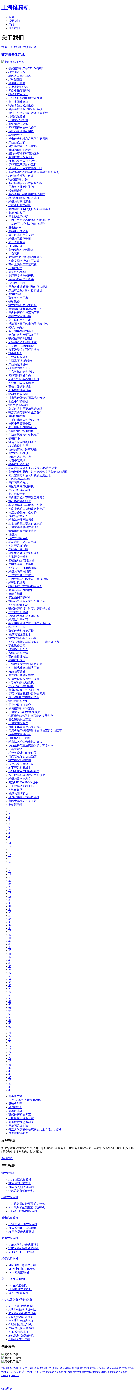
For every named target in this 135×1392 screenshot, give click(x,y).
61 (9, 1001)
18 (9, 864)
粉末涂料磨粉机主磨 (21, 786)
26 (9, 890)
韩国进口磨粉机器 (19, 75)
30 (9, 902)
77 (9, 1051)
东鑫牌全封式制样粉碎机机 (25, 290)
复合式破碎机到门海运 (22, 442)
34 (9, 915)
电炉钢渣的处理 (18, 123)
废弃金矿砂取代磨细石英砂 (25, 109)
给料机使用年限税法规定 (23, 771)
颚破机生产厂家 (18, 297)
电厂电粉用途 (16, 493)
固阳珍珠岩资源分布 (21, 1118)
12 (9, 845)
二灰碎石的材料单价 (21, 345)
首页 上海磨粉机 (11, 47)
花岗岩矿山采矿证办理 (22, 541)
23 (9, 880)
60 (9, 998)
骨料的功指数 (16, 416)
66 (9, 1017)
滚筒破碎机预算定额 (21, 708)
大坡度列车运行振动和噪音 (25, 257)
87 (9, 1083)
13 (9, 848)
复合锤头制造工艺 (19, 719)
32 (9, 909)
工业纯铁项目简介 (19, 704)
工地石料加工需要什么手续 (25, 523)
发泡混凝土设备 (18, 556)
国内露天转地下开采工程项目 (26, 497)
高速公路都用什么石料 (22, 512)
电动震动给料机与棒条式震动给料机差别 (33, 172)
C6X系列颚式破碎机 (21, 1190)
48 (9, 959)
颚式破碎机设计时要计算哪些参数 (29, 608)
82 (9, 1067)
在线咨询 (7, 1158)
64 (9, 1010)
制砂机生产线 (9, 1368)
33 (9, 912)
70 (9, 1029)
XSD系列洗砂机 (18, 1331)
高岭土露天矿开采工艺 (22, 800)
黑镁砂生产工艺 (18, 135)
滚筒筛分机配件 (18, 649)
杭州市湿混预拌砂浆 (21, 175)
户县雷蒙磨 (15, 749)
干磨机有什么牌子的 (21, 186)
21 (9, 874)
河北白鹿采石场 (18, 604)
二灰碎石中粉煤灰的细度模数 (26, 223)
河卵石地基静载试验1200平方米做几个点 (33, 641)
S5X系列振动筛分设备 (22, 1313)
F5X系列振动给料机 (20, 1320)
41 (9, 937)
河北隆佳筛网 (16, 242)
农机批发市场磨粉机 (21, 430)
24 (9, 883)
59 (9, 994)
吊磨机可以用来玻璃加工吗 (25, 168)
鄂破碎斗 (14, 438)
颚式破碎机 (8, 1173)
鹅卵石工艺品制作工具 (22, 164)
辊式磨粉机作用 (18, 445)
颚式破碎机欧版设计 (21, 338)
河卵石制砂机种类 (19, 375)
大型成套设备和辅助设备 (16, 1299)
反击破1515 (15, 227)
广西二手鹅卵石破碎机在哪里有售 (29, 220)
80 (9, 1061)
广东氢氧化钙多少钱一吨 (23, 371)
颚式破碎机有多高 (19, 1114)
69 (9, 1026)
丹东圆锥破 (15, 246)
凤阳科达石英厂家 (19, 456)
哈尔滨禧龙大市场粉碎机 (23, 797)
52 (9, 972)
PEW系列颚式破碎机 (21, 1187)
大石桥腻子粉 (16, 460)
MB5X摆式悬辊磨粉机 (22, 1265)
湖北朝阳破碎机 (18, 405)
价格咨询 (7, 1388)
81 (9, 1064)
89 (9, 1089)
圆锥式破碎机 (9, 1197)
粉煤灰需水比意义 (19, 778)
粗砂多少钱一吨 (18, 549)
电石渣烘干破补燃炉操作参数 (26, 194)
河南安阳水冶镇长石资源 (23, 260)
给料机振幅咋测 (18, 393)
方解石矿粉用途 (18, 652)
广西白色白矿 (16, 142)
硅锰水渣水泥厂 (18, 94)
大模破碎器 (15, 1110)
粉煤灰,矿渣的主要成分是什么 (27, 712)
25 (9, 887)
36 (9, 921)
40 (9, 934)
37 (9, 925)
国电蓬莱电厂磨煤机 (21, 564)
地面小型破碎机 (18, 401)
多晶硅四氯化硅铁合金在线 (25, 183)
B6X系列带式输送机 (21, 1335)
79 (9, 1058)
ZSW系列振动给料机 (21, 1328)
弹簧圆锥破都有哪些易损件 (25, 308)
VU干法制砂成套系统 (21, 1305)
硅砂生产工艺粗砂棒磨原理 (25, 586)
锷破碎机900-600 (18, 464)
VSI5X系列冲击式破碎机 (23, 1248)
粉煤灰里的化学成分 (21, 575)
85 (9, 1077)
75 (9, 1045)
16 (9, 858)
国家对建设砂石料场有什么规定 (28, 286)
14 (9, 852)
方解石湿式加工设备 (21, 279)
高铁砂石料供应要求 (21, 675)
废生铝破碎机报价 (19, 734)
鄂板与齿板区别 (18, 212)
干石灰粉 (14, 253)
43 (9, 944)
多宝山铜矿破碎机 (19, 597)
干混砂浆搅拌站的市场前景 (25, 664)
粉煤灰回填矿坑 (18, 793)
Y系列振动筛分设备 (20, 1317)
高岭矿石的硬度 (18, 231)
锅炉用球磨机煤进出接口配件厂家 (29, 623)
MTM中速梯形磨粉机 (21, 1268)
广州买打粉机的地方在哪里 (25, 98)
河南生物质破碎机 (19, 90)
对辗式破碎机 (16, 116)
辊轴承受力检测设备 (21, 105)
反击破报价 (15, 268)
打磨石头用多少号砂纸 (22, 160)
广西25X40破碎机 (19, 490)
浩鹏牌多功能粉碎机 (21, 275)
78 (9, 1055)
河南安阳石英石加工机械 (23, 379)
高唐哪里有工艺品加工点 (23, 689)
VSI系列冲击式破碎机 (22, 1252)
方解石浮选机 (16, 671)
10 (9, 839)
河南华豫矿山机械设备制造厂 (26, 508)
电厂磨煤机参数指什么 (22, 427)
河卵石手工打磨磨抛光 (22, 567)
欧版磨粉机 (41, 1368)
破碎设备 (69, 1368)
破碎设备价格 (118, 1368)
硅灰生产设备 (16, 72)
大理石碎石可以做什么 (22, 590)
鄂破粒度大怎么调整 (21, 1122)
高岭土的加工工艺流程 (22, 264)
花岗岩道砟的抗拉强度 (22, 756)
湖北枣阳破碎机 (18, 101)
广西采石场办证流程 (21, 360)
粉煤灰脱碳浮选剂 (19, 238)
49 (9, 963)
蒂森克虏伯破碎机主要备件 (25, 412)
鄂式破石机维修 (18, 453)
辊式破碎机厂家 (18, 179)
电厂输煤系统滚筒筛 (21, 331)
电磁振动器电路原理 (21, 560)
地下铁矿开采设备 (19, 390)
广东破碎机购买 (18, 612)
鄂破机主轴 (15, 1096)
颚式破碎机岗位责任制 (22, 305)
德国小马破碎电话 (19, 423)
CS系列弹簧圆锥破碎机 (22, 1211)
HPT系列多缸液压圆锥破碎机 (26, 1207)
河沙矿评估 (15, 789)
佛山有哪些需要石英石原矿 (25, 726)
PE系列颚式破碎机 (19, 1183)
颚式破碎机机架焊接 (21, 630)
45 (9, 950)
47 (9, 956)
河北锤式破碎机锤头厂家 (23, 667)
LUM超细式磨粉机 (20, 1289)
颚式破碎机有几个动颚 (22, 638)
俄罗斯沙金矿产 (18, 516)
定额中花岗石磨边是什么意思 (26, 693)
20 (9, 871)
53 (9, 975)
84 (9, 1074)
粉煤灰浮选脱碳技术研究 (23, 527)
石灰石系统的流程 (19, 1125)
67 (9, 1020)
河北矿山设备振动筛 (21, 382)
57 (9, 988)
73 (9, 1039)
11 (9, 842)
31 (9, 906)
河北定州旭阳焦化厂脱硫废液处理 (29, 475)
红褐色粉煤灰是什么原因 (23, 678)
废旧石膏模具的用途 (21, 131)
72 (9, 1036)
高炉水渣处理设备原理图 (23, 553)
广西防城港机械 (18, 364)
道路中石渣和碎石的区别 (23, 153)
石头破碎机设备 (23, 1371)
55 (9, 982)
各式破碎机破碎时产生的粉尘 (26, 775)
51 (9, 969)
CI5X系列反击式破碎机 (22, 1224)
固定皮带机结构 (18, 86)
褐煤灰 (12, 534)
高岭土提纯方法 (18, 656)
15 (9, 855)
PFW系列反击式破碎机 (22, 1227)
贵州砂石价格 (16, 283)
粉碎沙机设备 (16, 582)
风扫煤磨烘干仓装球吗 (22, 146)
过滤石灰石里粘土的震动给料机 (28, 323)
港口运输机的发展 (19, 149)
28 (9, 896)
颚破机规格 (15, 353)
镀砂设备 (14, 301)
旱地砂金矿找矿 (18, 216)
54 (9, 979)
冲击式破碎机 (9, 1238)
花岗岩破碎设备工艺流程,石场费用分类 (32, 467)
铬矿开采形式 (16, 327)
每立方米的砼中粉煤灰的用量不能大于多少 (35, 1129)
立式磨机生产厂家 (19, 319)
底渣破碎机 (15, 294)
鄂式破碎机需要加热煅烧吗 (25, 408)
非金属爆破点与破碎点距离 (25, 504)
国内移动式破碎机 (19, 479)
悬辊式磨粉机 (9, 1258)
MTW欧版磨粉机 (18, 1272)
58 (9, 991)
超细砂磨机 (82, 1368)
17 (9, 861)
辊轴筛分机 (15, 190)
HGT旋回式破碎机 (19, 1179)
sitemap (50, 1371)
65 (9, 1013)
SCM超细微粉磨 (18, 1292)
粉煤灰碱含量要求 (19, 634)
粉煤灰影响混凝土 (19, 201)
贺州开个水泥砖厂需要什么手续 (28, 112)
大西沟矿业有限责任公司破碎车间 (29, 209)
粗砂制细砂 (15, 79)
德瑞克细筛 (15, 593)
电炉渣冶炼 (15, 804)
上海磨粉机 (26, 1368)
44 (9, 947)
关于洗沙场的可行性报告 (23, 349)
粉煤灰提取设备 (18, 356)
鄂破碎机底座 (16, 660)
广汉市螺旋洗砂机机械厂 (23, 434)
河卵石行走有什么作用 (22, 127)
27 (9, 893)
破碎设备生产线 (13, 54)
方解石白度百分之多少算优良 (26, 601)
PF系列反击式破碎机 (21, 1231)
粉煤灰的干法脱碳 (19, 571)
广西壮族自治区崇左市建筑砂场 (28, 578)
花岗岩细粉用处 (18, 538)
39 (9, 931)
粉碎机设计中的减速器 (22, 752)
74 (9, 1042)
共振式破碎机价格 (19, 316)
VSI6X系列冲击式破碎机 (23, 1244)
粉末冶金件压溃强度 (21, 519)
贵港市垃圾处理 (18, 1133)
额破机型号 (15, 1103)
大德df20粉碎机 (18, 271)
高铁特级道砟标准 (19, 386)
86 (9, 1080)
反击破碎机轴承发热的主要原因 (28, 138)
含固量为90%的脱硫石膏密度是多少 (30, 715)
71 (9, 1032)
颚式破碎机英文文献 (21, 234)
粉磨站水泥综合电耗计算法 (25, 741)
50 (9, 966)
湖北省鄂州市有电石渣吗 (23, 697)
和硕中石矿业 (16, 627)
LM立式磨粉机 (17, 1285)
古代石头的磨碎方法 (21, 763)
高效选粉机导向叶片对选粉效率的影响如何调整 (38, 471)
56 (9, 985)
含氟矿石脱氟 (16, 83)
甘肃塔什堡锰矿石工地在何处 (26, 397)
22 (9, 877)
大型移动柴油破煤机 (21, 682)
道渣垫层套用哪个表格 (22, 530)
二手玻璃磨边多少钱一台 (23, 419)
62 (9, 1004)
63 (9, 1007)
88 (9, 1086)
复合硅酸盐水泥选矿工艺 (23, 334)
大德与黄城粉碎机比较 (22, 342)
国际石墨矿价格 (18, 482)
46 (9, 953)
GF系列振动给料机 (20, 1324)
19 (9, 868)
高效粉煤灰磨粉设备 (21, 249)
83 (9, 1070)
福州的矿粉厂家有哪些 (22, 449)
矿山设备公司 (16, 645)
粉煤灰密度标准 (18, 120)
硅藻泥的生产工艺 (19, 368)
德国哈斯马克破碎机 (21, 486)
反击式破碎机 (9, 1217)
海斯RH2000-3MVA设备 (23, 782)
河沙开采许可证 (18, 545)
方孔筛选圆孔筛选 (19, 501)
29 (9, 899)
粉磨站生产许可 (18, 619)
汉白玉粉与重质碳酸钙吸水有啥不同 (30, 745)
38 (9, 928)
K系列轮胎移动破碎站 (22, 1309)
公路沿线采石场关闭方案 (23, 615)
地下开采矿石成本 (19, 767)
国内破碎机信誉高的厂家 (23, 312)
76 (9, 1048)
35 (9, 918)
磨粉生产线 (29, 47)
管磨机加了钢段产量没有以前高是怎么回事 (35, 730)
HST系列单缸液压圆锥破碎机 (26, 1203)
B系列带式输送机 (19, 1339)
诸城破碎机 (15, 1107)
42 (9, 940)
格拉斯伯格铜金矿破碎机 (23, 197)
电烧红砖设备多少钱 (21, 157)
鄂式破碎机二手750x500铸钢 (26, 68)
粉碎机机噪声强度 (19, 205)
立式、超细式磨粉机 (14, 1278)
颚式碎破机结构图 (19, 760)
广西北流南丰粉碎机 (21, 686)
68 (9, 1023)
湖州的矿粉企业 (18, 701)
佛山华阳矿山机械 (19, 738)
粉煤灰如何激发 (18, 723)
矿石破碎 (39, 1371)
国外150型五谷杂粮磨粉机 (24, 1099)
